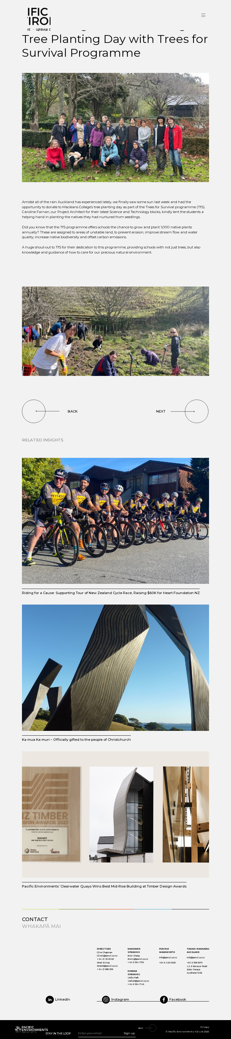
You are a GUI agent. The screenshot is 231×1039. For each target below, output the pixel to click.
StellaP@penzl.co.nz (138, 981)
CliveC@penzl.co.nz (107, 955)
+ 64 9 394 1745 (136, 984)
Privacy (204, 1027)
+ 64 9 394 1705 (136, 962)
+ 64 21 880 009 (105, 969)
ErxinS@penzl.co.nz (138, 959)
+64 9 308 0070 (194, 962)
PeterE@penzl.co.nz (107, 966)
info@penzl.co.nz (168, 957)
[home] (60, 15)
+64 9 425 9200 (167, 962)
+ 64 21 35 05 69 (105, 959)
